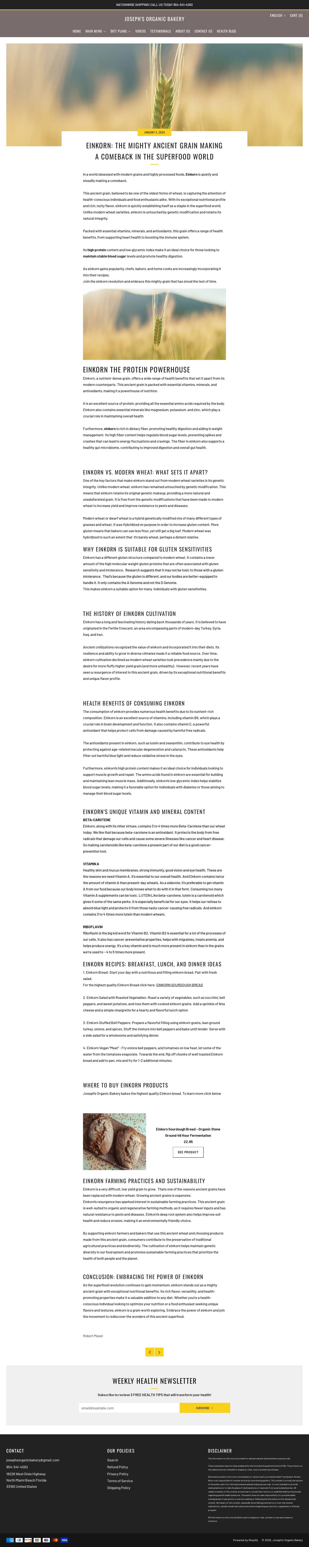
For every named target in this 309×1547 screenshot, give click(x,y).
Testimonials (160, 31)
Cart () (296, 15)
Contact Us (204, 31)
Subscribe (203, 1408)
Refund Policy (117, 1467)
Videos (140, 31)
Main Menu (94, 31)
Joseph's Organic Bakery (155, 19)
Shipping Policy (118, 1488)
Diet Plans (119, 31)
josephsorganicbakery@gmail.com (32, 1460)
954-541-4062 (17, 1467)
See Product (188, 1152)
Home (77, 31)
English (276, 15)
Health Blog (226, 31)
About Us (183, 31)
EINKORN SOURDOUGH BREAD (179, 985)
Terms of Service (120, 1481)
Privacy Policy (117, 1474)
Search (112, 1460)
